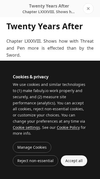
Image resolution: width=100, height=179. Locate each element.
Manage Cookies (32, 147)
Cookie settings (26, 127)
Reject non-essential (35, 160)
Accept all (74, 160)
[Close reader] (88, 8)
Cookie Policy (68, 127)
